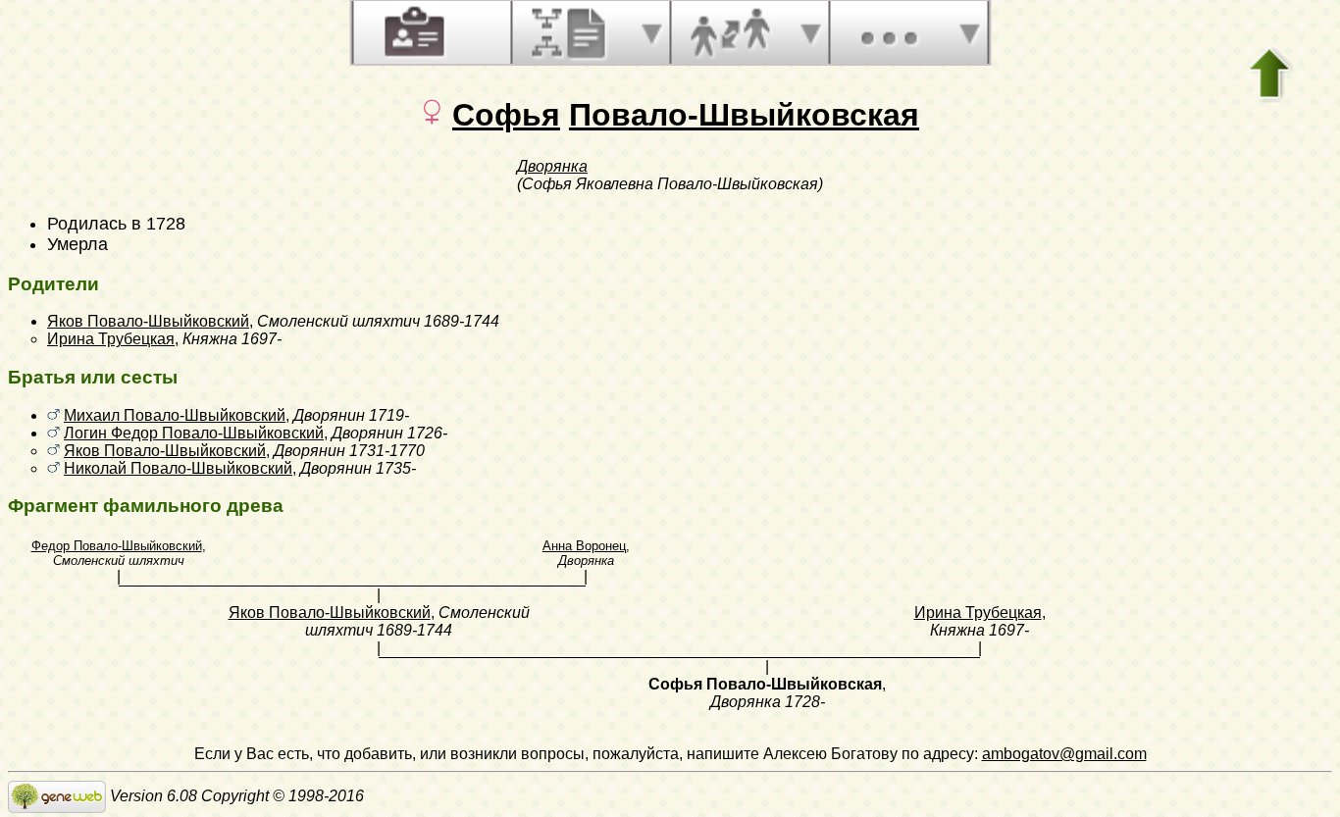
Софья (506, 114)
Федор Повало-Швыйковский (116, 545)
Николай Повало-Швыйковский (178, 468)
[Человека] (412, 32)
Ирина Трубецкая (111, 339)
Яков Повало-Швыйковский (148, 321)
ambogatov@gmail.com (1064, 753)
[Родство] (730, 32)
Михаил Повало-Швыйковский (174, 415)
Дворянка (552, 166)
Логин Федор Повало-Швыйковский (194, 433)
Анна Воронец (584, 545)
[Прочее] (889, 32)
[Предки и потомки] (571, 32)
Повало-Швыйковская (744, 114)
